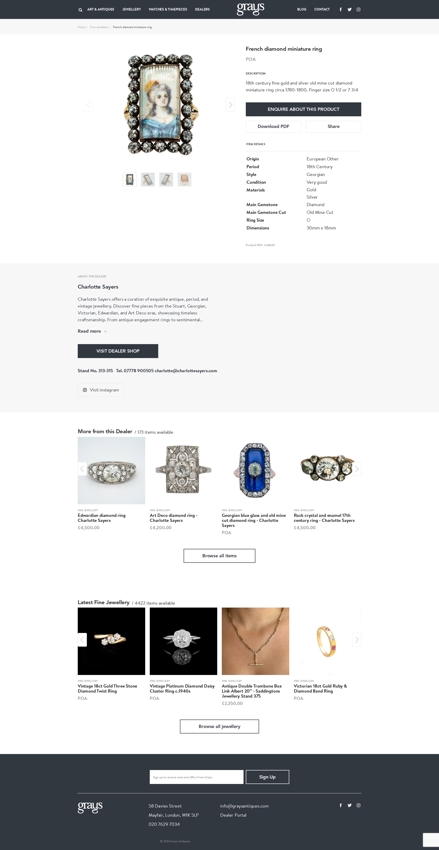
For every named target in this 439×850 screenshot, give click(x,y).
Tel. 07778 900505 (135, 370)
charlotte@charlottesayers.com (186, 370)
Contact (322, 9)
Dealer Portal (233, 815)
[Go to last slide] (82, 469)
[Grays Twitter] (349, 9)
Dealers (202, 9)
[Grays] (90, 807)
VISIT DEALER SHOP (117, 351)
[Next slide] (230, 105)
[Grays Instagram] (358, 9)
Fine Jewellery (99, 27)
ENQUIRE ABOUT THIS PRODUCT (303, 109)
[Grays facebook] (340, 9)
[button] (130, 179)
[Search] (80, 9)
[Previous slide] (88, 105)
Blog (301, 9)
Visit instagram (104, 390)
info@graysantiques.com (244, 806)
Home (82, 27)
